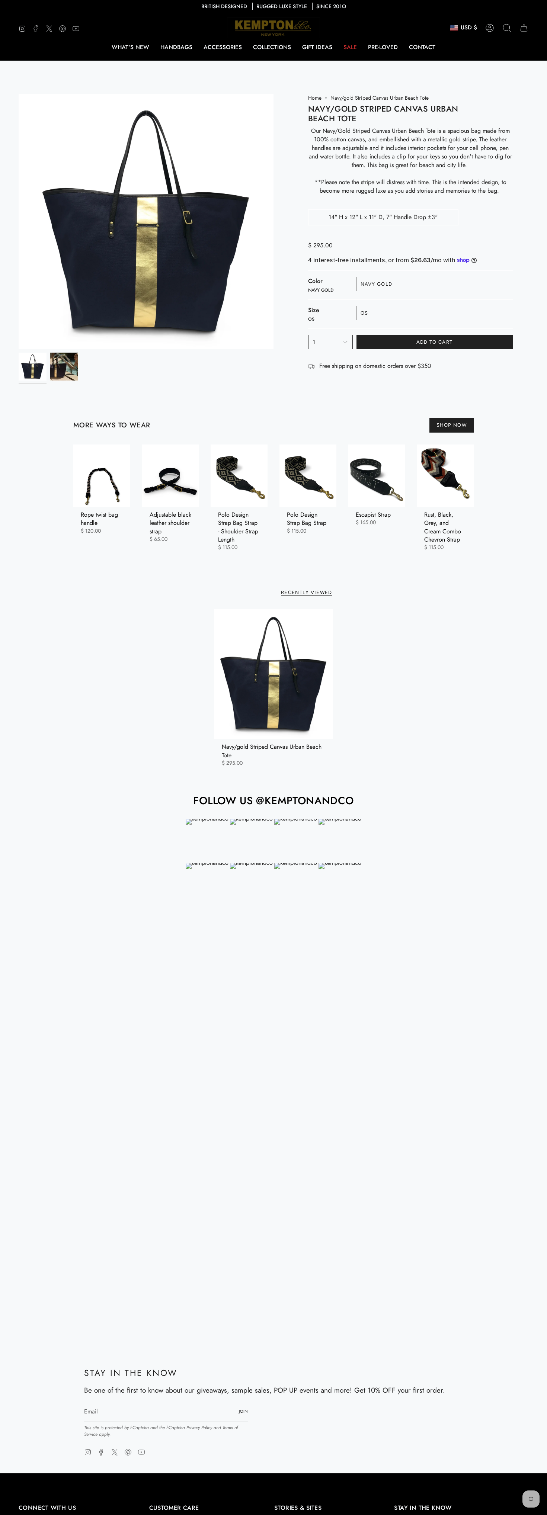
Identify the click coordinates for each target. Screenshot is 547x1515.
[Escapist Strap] (376, 475)
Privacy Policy (199, 1427)
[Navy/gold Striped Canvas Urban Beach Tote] (273, 674)
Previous (18, 221)
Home (315, 98)
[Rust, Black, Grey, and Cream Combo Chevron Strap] (445, 475)
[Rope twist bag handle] (101, 475)
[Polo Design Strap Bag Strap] (307, 475)
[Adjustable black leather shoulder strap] (170, 475)
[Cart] (523, 28)
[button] (176, 47)
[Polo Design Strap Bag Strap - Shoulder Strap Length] (239, 475)
